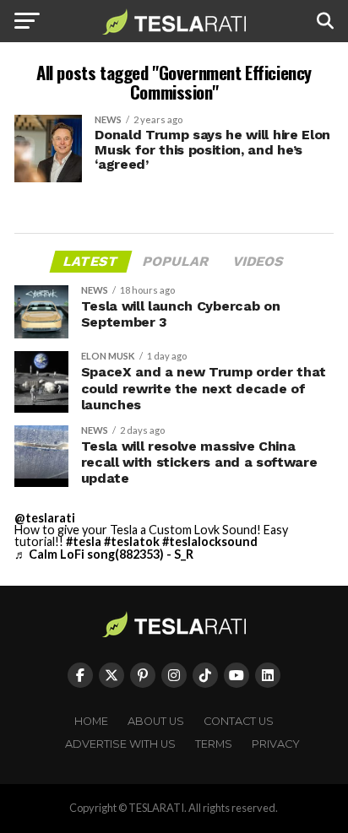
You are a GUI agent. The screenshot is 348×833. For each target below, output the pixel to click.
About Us (156, 721)
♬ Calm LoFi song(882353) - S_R (103, 554)
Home (91, 721)
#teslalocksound (210, 541)
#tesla (83, 541)
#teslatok (132, 541)
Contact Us (239, 721)
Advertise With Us (120, 744)
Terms (213, 744)
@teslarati (44, 518)
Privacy (276, 744)
